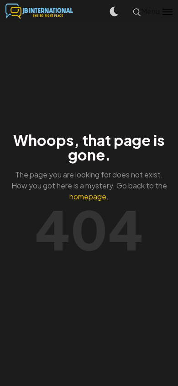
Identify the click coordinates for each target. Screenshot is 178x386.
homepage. (89, 196)
